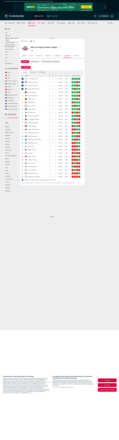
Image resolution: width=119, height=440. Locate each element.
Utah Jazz (30, 153)
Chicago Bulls (31, 163)
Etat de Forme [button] (75, 75)
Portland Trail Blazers (33, 116)
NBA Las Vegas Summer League (11, 39)
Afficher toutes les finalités (107, 389)
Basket (25, 41)
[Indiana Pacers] (26, 150)
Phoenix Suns (31, 99)
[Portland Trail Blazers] (26, 116)
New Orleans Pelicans (33, 133)
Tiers (30, 392)
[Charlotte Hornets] (26, 160)
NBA (6, 33)
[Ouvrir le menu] (112, 16)
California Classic (9, 42)
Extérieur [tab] (42, 72)
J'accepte (107, 380)
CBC (6, 57)
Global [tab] (25, 72)
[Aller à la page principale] (15, 16)
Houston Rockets (32, 85)
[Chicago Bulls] (26, 163)
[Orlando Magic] (26, 109)
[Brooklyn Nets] (26, 112)
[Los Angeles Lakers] (26, 79)
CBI (6, 55)
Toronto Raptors (32, 92)
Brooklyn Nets (31, 112)
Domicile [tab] (33, 72)
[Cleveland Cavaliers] (26, 123)
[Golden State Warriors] (26, 89)
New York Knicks (32, 170)
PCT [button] (66, 75)
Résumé (24, 55)
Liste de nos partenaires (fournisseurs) (63, 387)
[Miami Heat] (26, 146)
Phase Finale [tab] (35, 61)
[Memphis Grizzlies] (26, 82)
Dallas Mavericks (32, 136)
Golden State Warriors (34, 89)
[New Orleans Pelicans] (26, 133)
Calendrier (57, 55)
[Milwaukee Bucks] (26, 167)
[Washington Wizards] (26, 129)
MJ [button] (49, 75)
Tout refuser (107, 385)
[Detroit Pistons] (26, 156)
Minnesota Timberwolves (34, 139)
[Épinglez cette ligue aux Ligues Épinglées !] (59, 47)
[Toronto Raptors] (26, 92)
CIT (6, 60)
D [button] (55, 75)
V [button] (52, 75)
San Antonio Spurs (33, 95)
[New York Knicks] (26, 170)
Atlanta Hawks (31, 102)
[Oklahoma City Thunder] (26, 177)
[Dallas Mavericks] (26, 136)
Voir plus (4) (8, 63)
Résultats (48, 55)
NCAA (6, 52)
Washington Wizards (33, 129)
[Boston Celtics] (26, 106)
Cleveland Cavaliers (33, 122)
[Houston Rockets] (26, 85)
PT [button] (60, 75)
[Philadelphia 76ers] (26, 143)
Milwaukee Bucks (32, 166)
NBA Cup (7, 35)
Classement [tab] (26, 67)
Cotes (31, 55)
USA (34, 41)
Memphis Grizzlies (32, 82)
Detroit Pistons (32, 156)
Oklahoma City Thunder (34, 176)
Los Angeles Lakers (33, 79)
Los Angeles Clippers (33, 119)
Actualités (39, 55)
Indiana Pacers (32, 149)
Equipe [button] (26, 75)
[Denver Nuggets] (26, 126)
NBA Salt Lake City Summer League (10, 45)
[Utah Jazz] (26, 153)
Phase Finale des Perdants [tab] (50, 61)
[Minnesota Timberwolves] (26, 140)
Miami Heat (31, 146)
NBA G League (9, 49)
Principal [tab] (25, 61)
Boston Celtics (32, 106)
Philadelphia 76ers (33, 143)
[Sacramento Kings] (26, 173)
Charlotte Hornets (32, 160)
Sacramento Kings (33, 173)
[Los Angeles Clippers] (26, 119)
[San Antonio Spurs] (26, 96)
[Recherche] (95, 16)
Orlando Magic (32, 109)
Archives (76, 55)
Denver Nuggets (32, 126)
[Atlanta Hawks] (26, 102)
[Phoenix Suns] (26, 99)
